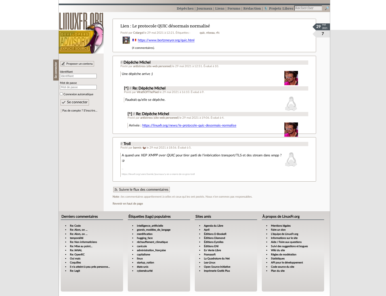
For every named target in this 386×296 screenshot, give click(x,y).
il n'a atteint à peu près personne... (90, 266)
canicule (142, 246)
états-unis (142, 266)
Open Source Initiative (217, 266)
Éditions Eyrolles (213, 242)
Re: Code (75, 225)
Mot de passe (68, 83)
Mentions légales (281, 225)
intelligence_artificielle (150, 225)
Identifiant (66, 71)
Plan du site (278, 270)
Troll (127, 144)
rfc (218, 32)
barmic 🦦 (139, 147)
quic (202, 32)
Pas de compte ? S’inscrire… (79, 110)
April (207, 229)
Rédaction (252, 8)
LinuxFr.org (81, 30)
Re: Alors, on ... (79, 229)
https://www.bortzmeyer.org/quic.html (166, 40)
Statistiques (278, 258)
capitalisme (143, 254)
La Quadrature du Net (217, 258)
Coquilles (75, 262)
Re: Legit (75, 270)
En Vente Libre (212, 250)
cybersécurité (145, 270)
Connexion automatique (78, 94)
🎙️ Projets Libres (278, 8)
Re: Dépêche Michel (149, 88)
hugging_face (145, 238)
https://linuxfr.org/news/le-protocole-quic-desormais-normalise (189, 125)
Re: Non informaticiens (83, 242)
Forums (233, 8)
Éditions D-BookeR (215, 234)
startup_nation (145, 262)
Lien (124, 26)
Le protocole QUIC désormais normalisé (171, 26)
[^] (126, 88)
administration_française (151, 250)
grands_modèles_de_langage (153, 229)
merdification (145, 234)
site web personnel (159, 66)
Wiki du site (278, 250)
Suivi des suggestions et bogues (289, 246)
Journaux (204, 8)
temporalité (76, 238)
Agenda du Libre (213, 225)
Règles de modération (283, 254)
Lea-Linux (209, 262)
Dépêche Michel (137, 62)
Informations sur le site (284, 238)
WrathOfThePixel (148, 92)
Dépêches (185, 8)
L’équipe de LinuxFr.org (284, 234)
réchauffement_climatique (152, 242)
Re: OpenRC (77, 254)
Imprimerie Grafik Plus (217, 270)
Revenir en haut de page (128, 203)
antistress (139, 66)
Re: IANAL (76, 250)
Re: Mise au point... (81, 246)
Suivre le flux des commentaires (143, 189)
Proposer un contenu (79, 63)
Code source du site (282, 266)
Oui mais (75, 258)
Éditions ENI (211, 246)
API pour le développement (287, 262)
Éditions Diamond (214, 238)
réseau (210, 32)
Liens (219, 8)
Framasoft (210, 254)
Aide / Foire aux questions (286, 242)
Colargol (138, 32)
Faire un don (278, 229)
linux (140, 258)
